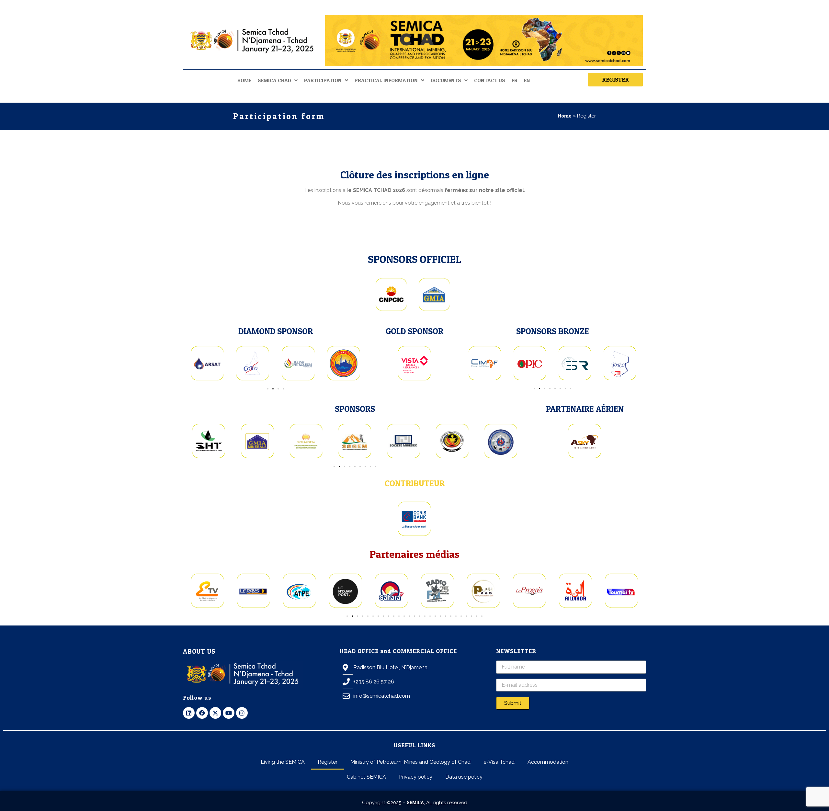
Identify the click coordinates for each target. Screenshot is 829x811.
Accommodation (548, 762)
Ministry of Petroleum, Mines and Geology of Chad (410, 762)
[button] (267, 388)
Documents (446, 80)
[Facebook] (202, 713)
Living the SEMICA (283, 762)
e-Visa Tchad (499, 762)
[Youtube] (228, 713)
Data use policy (464, 777)
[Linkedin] (189, 713)
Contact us (489, 80)
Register (327, 762)
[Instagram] (242, 713)
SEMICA (415, 802)
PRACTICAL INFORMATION (386, 80)
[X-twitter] (215, 713)
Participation (323, 80)
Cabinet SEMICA (366, 777)
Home (244, 80)
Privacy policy (415, 777)
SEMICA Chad (274, 80)
